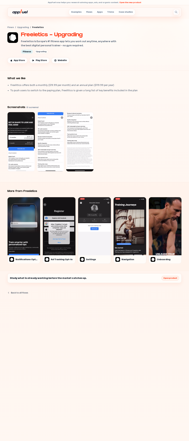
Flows (89, 12)
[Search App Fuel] (176, 12)
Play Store (41, 60)
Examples (76, 12)
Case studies (126, 12)
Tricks (110, 12)
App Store (19, 60)
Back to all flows (19, 292)
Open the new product (130, 2)
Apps (100, 12)
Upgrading (23, 27)
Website (62, 60)
